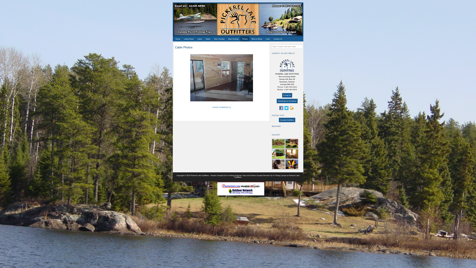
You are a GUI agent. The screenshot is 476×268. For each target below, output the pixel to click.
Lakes (199, 39)
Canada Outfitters (287, 120)
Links (268, 39)
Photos (245, 39)
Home (178, 39)
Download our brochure (287, 101)
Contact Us (278, 39)
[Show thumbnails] (221, 107)
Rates (208, 39)
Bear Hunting (233, 39)
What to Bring (256, 39)
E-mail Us (287, 95)
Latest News (189, 39)
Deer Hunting (219, 39)
